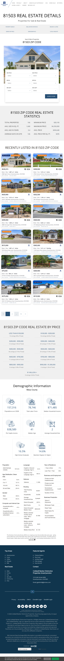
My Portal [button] (60, 3)
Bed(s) (8, 80)
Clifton (8, 559)
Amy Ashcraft (38, 563)
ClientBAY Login (37, 599)
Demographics (32, 31)
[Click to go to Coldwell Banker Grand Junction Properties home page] (4, 4)
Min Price (9, 72)
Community (10, 579)
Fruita (8, 557)
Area (8, 580)
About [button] (25, 3)
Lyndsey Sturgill (39, 559)
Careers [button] (24, 5)
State (8, 571)
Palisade (9, 561)
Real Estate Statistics (32, 27)
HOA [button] (46, 3)
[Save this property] (29, 156)
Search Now (51, 96)
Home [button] (13, 3)
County (8, 573)
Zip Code (9, 577)
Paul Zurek (37, 557)
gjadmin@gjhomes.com (44, 582)
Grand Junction (11, 555)
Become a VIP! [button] (31, 5)
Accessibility (21, 599)
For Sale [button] (18, 3)
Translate (43, 649)
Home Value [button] (52, 3)
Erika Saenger (38, 561)
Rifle (8, 563)
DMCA (29, 599)
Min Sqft (9, 87)
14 (21, 314)
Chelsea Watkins (39, 555)
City (8, 575)
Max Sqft (34, 87)
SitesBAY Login (48, 599)
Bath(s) (34, 80)
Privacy (14, 599)
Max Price (34, 72)
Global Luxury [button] (16, 5)
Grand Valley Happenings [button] (36, 3)
